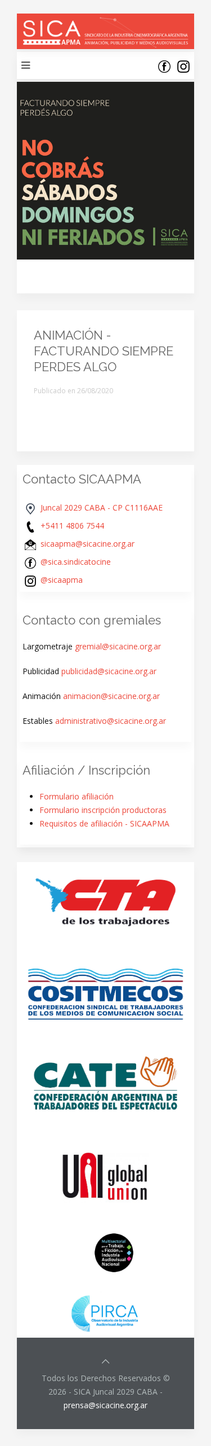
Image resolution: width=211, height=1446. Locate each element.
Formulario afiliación (76, 796)
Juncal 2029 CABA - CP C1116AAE (102, 507)
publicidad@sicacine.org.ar (108, 671)
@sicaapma (62, 579)
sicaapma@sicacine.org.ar (87, 543)
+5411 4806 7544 (72, 525)
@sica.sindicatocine (76, 561)
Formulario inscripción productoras (103, 810)
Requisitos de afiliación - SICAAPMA (104, 823)
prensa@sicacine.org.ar (105, 1405)
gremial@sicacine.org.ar (118, 646)
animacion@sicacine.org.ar (111, 696)
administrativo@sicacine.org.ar (110, 720)
